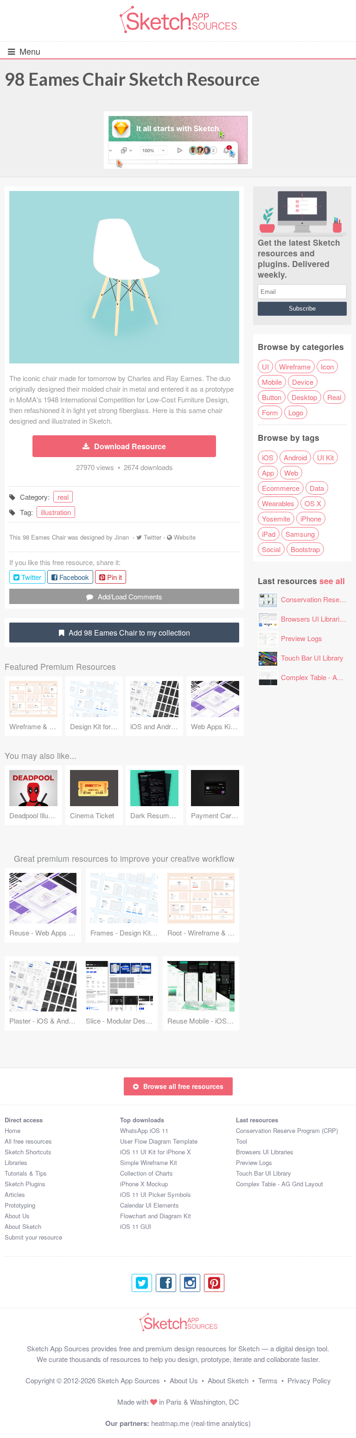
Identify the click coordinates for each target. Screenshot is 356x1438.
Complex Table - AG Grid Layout (279, 1183)
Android (295, 457)
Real (334, 397)
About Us (17, 1215)
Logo (295, 412)
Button (271, 397)
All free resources (28, 1141)
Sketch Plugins (25, 1183)
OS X (313, 503)
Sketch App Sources (128, 1380)
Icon (327, 366)
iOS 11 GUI (135, 1226)
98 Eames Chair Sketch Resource (132, 78)
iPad (268, 534)
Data (317, 488)
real (63, 497)
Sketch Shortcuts (28, 1151)
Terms (268, 1380)
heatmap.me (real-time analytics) (201, 1423)
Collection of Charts (146, 1173)
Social (271, 549)
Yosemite (276, 518)
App (268, 472)
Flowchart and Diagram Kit (155, 1215)
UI (265, 366)
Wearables (278, 503)
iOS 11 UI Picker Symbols (155, 1194)
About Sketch (23, 1226)
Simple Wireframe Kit (148, 1162)
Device (302, 382)
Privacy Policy (309, 1380)
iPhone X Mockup (144, 1183)
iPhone (310, 518)
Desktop (304, 397)
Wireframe (295, 366)
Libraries (16, 1162)
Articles (15, 1194)
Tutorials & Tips (26, 1173)
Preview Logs (301, 638)
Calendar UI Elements (149, 1205)
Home (12, 1130)
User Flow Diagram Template (158, 1141)
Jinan (121, 537)
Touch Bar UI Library (312, 657)
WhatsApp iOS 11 (144, 1130)
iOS (267, 457)
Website (185, 537)
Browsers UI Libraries (314, 619)
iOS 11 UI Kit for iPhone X (155, 1151)
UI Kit (325, 457)
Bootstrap (305, 549)
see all (332, 580)
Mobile (272, 382)
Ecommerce (280, 488)
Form (270, 412)
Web (291, 472)
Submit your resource (33, 1237)
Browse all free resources (183, 1086)
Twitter (152, 537)
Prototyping (20, 1205)
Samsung (300, 534)
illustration (56, 512)
